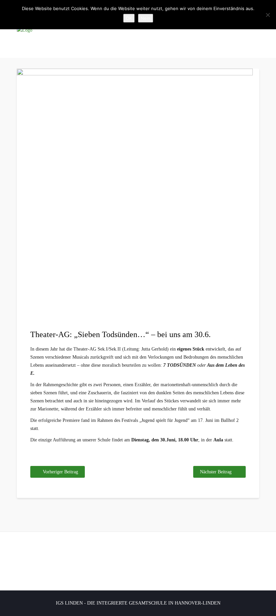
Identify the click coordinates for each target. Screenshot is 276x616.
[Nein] (267, 14)
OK (129, 18)
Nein (145, 18)
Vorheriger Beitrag (60, 471)
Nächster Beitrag (216, 471)
